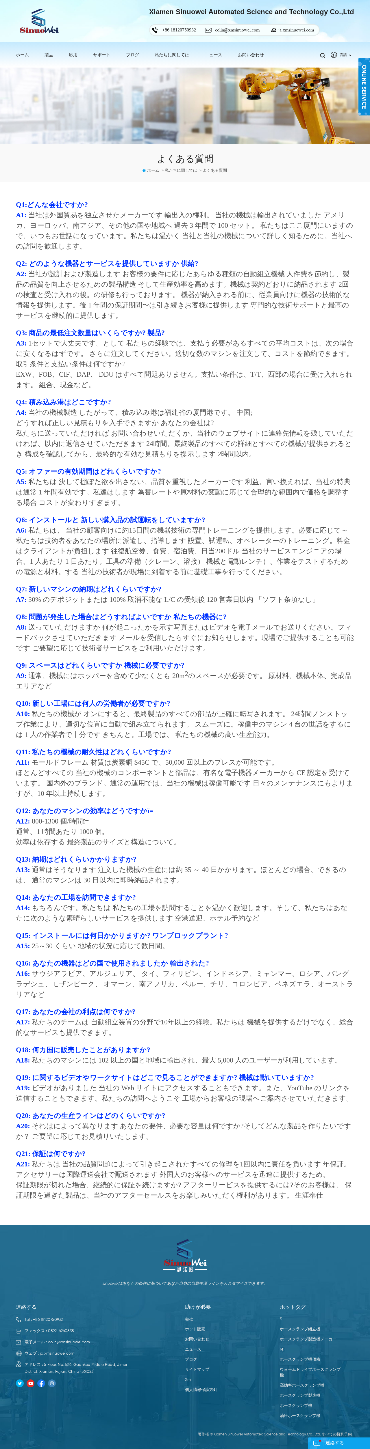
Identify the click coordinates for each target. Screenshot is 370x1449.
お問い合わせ (251, 55)
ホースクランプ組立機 (300, 1329)
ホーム (22, 55)
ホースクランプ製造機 (300, 1396)
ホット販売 (195, 1329)
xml (188, 1380)
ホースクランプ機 (296, 1406)
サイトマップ (197, 1370)
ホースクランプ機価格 (300, 1359)
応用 (73, 55)
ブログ (132, 55)
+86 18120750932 (48, 1320)
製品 (49, 55)
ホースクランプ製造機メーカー (308, 1339)
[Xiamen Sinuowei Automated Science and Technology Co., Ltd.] (39, 21)
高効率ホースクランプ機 (302, 1385)
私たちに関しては (172, 55)
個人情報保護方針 (201, 1390)
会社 (189, 1319)
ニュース (193, 1349)
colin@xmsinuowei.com (237, 29)
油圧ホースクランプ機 (300, 1416)
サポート (101, 55)
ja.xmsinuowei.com (296, 29)
